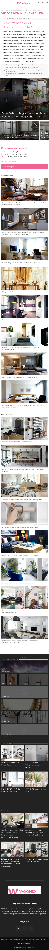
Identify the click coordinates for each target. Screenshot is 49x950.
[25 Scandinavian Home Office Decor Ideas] (12, 753)
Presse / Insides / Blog (20, 940)
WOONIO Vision (6, 940)
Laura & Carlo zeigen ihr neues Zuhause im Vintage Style (20, 555)
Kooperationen (34, 940)
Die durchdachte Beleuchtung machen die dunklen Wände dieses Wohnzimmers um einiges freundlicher (23, 233)
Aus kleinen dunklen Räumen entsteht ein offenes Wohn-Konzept (34, 832)
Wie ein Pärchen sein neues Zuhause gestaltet (17, 441)
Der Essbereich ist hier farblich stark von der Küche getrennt (21, 320)
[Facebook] (38, 2)
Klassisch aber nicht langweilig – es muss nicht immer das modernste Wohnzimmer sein (21, 263)
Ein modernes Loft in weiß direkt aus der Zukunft (18, 583)
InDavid (43, 940)
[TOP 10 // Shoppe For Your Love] (36, 779)
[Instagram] (43, 2)
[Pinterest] (47, 2)
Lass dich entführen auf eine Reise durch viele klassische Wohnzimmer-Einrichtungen (20, 641)
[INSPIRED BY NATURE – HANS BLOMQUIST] (12, 779)
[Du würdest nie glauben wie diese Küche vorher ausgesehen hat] (24, 99)
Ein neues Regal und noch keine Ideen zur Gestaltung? (20, 527)
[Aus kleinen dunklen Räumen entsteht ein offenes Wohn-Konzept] (36, 820)
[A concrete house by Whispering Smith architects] (36, 753)
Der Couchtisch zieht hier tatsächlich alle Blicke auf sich (20, 377)
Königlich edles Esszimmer (11, 292)
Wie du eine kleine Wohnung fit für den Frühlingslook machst (22, 499)
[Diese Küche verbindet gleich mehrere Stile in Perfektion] (19, 135)
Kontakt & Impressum (24, 943)
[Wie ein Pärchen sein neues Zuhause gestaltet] (36, 849)
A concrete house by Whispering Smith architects (33, 764)
